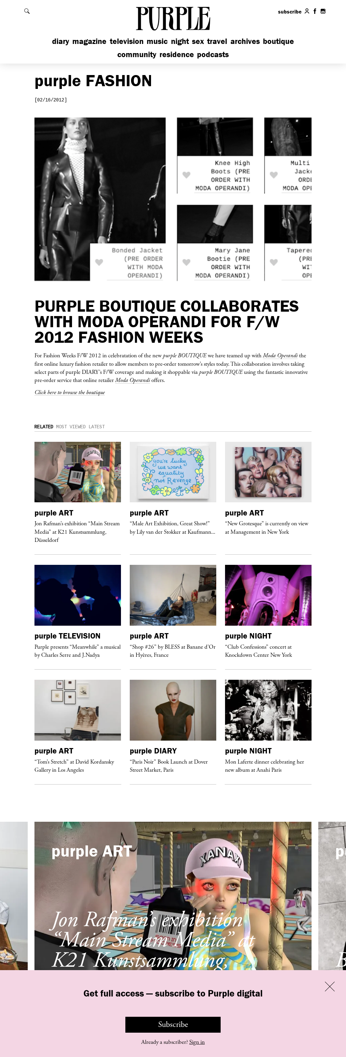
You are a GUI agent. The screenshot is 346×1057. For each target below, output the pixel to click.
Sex (198, 41)
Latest (97, 427)
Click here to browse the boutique (69, 392)
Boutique (278, 41)
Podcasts (213, 54)
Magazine (89, 41)
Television (127, 41)
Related (43, 427)
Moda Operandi (280, 355)
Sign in (197, 1042)
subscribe (290, 11)
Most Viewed (71, 427)
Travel (217, 41)
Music (157, 41)
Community (136, 54)
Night (180, 41)
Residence (176, 54)
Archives (245, 41)
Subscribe (173, 1024)
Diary (60, 41)
